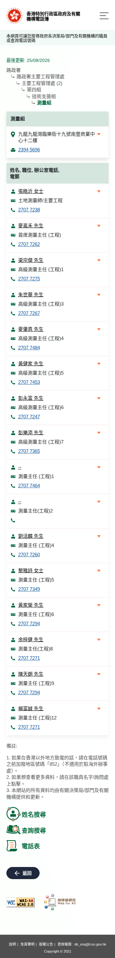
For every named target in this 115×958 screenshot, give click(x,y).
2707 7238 (29, 209)
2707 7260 (29, 554)
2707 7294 (29, 623)
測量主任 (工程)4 (36, 545)
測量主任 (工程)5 (36, 579)
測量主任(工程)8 (35, 648)
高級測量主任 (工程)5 (41, 373)
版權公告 (46, 944)
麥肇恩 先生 (30, 329)
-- (19, 467)
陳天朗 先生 (30, 674)
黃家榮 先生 (30, 605)
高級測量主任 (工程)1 (41, 269)
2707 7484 (29, 347)
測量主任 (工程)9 (36, 683)
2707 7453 (29, 382)
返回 (27, 873)
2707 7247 (29, 416)
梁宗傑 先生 (30, 260)
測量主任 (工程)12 (37, 717)
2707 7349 (29, 589)
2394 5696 (29, 149)
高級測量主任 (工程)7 (41, 442)
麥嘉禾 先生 (30, 225)
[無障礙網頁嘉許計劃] (60, 902)
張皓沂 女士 (30, 191)
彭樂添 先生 (30, 432)
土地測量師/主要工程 (40, 200)
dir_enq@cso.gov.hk (90, 944)
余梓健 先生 (30, 639)
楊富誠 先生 (30, 708)
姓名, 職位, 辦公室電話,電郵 (34, 173)
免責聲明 (27, 944)
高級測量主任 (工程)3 (41, 304)
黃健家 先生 (30, 363)
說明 (12, 944)
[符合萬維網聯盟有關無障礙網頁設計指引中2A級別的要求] (20, 902)
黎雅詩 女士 (30, 570)
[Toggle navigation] (104, 15)
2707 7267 (29, 313)
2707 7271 (29, 658)
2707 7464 (29, 485)
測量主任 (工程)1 (36, 476)
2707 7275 (29, 278)
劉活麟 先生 (30, 536)
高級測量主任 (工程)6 (41, 407)
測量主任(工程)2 (35, 510)
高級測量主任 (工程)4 (41, 338)
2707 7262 (29, 244)
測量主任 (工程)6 (36, 614)
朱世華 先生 (30, 294)
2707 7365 (29, 451)
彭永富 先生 (30, 398)
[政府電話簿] (14, 15)
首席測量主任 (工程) (39, 235)
